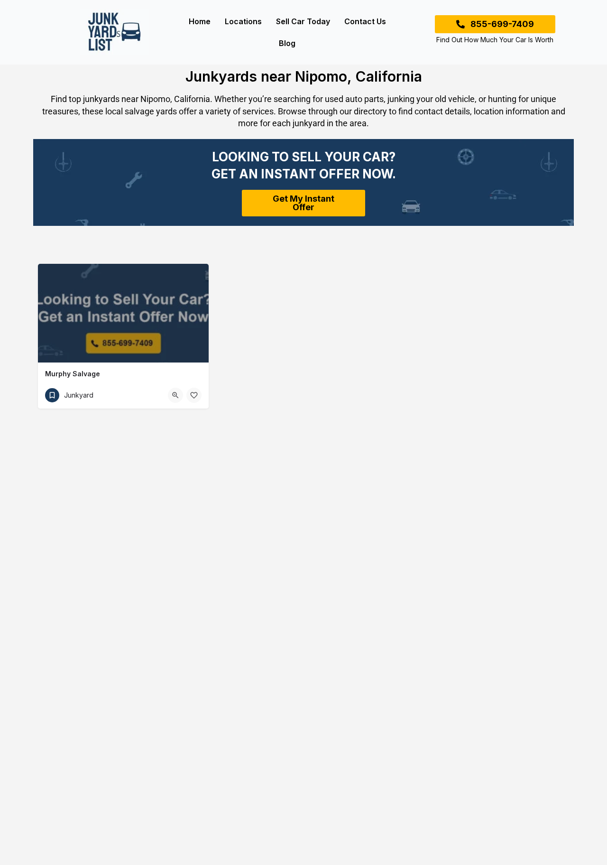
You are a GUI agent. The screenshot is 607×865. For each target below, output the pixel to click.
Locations (243, 21)
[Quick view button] (175, 395)
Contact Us (365, 21)
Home (200, 21)
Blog (287, 43)
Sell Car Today (303, 21)
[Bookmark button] (194, 395)
